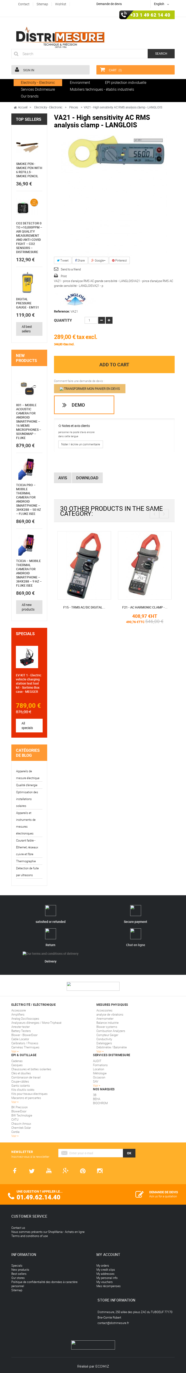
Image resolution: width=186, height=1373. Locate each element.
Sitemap (16, 1290)
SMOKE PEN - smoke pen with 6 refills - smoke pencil (29, 170)
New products (26, 358)
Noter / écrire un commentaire (80, 444)
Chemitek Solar (21, 1128)
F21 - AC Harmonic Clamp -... (144, 607)
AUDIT (97, 1061)
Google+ (99, 260)
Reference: (62, 311)
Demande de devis (109, 4)
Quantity (63, 320)
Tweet (64, 260)
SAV (95, 1081)
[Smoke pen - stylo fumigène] (27, 147)
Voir (96, 1085)
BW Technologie (21, 1115)
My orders (102, 1265)
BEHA (96, 1099)
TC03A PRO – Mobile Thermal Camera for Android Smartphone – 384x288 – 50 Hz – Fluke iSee (28, 499)
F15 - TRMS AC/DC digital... (84, 607)
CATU (15, 1119)
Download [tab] (87, 477)
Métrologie (100, 1073)
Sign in (28, 70)
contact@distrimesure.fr (113, 1323)
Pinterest (121, 260)
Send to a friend (71, 269)
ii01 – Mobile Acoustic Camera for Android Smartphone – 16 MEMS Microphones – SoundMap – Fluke (28, 421)
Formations (100, 1065)
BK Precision (19, 1107)
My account (108, 1254)
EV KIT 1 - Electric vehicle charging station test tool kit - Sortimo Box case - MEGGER (28, 683)
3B (94, 1095)
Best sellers (19, 1274)
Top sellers (28, 119)
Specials (25, 633)
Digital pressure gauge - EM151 (27, 303)
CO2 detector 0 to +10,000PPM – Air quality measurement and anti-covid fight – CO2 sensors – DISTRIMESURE (29, 237)
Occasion (99, 1077)
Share (81, 260)
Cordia (15, 1132)
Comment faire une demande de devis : (79, 381)
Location (98, 1069)
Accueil (22, 107)
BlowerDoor (18, 1111)
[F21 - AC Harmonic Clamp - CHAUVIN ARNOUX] (144, 565)
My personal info (106, 1278)
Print (64, 276)
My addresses (105, 1274)
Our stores (18, 1278)
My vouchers (104, 1282)
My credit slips (105, 1270)
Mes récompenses (108, 1286)
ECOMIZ (102, 1366)
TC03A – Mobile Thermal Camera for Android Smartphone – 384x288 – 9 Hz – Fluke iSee (29, 573)
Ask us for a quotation (163, 1196)
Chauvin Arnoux (21, 1123)
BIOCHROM (100, 1103)
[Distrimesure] (60, 37)
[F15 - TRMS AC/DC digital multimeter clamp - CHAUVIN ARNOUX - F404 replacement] (84, 565)
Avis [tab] (62, 477)
